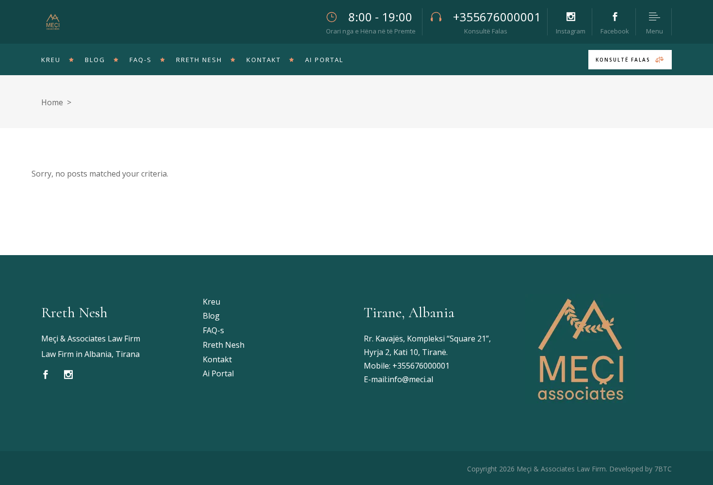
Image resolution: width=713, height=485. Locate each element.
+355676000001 (421, 365)
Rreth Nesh (223, 345)
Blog (211, 316)
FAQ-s (213, 330)
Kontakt (217, 359)
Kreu (211, 302)
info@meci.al (410, 379)
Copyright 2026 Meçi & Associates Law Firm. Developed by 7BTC (569, 468)
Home (52, 102)
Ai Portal (218, 373)
